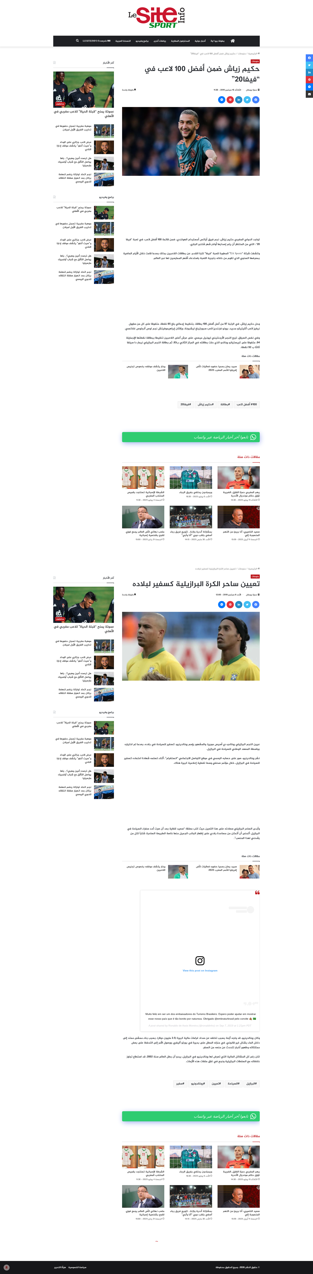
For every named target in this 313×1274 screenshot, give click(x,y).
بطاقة (224, 404)
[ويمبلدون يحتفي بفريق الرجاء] (191, 477)
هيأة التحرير (60, 1267)
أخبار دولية (200, 41)
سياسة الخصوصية (77, 1267)
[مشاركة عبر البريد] (309, 94)
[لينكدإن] (238, 99)
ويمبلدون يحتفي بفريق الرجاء (195, 492)
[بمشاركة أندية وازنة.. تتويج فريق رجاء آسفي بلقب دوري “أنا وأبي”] (191, 517)
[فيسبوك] (255, 99)
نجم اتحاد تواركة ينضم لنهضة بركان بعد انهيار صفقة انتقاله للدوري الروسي (75, 178)
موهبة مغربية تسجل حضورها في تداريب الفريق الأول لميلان (73, 128)
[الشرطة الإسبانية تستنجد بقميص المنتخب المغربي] (143, 477)
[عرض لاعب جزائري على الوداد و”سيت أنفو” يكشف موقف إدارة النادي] (104, 147)
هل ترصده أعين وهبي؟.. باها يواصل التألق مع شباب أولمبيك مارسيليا (74, 161)
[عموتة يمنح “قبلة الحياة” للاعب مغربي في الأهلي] (104, 212)
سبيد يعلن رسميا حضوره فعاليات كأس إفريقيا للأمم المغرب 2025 (216, 368)
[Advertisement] (191, 206)
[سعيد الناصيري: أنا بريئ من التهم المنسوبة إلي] (239, 517)
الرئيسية (253, 54)
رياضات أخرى (160, 41)
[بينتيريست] (230, 99)
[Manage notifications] (6, 1267)
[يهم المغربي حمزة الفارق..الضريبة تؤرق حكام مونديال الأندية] (239, 477)
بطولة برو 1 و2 (217, 41)
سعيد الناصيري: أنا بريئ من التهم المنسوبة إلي (241, 533)
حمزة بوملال (251, 90)
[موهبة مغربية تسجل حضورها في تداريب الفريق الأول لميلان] (104, 131)
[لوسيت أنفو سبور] (156, 17)
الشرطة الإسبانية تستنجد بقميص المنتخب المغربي (145, 494)
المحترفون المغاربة (180, 41)
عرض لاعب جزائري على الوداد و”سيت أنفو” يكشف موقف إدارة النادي (74, 145)
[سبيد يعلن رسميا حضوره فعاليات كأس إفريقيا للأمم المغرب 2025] (250, 371)
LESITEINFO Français (95, 41)
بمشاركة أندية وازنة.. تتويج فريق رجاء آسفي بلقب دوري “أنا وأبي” (191, 533)
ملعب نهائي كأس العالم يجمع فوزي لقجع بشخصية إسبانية (145, 533)
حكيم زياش (205, 404)
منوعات (242, 54)
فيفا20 (185, 404)
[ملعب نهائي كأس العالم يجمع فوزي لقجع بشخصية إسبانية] (143, 517)
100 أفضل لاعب (247, 404)
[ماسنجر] (221, 99)
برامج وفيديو (142, 41)
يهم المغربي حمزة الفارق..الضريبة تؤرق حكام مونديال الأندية (241, 494)
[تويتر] (247, 99)
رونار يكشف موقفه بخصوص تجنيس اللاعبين (146, 368)
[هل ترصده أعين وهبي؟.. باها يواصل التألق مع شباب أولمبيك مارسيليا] (104, 163)
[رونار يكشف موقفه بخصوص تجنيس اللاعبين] (178, 371)
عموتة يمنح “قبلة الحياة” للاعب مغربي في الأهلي (84, 114)
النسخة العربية (123, 41)
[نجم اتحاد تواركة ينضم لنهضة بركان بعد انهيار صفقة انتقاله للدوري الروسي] (104, 179)
